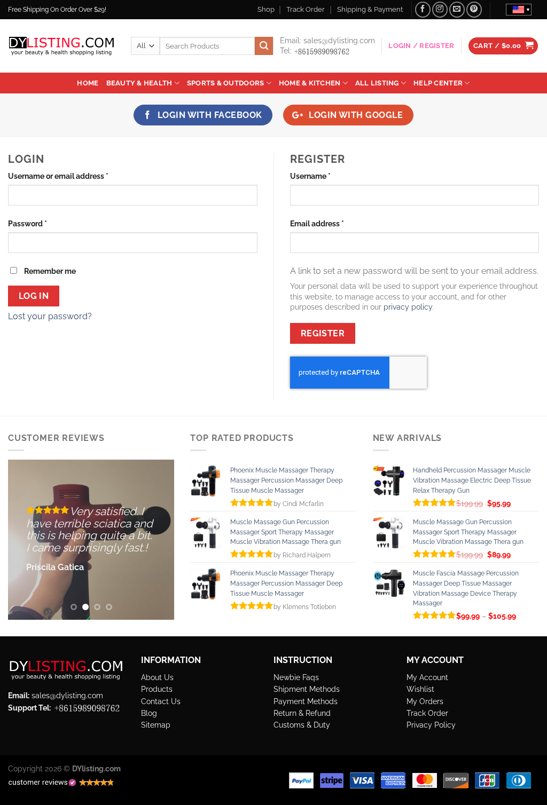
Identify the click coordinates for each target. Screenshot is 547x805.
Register (323, 333)
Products (157, 688)
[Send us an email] (457, 9)
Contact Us (161, 701)
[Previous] (24, 540)
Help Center (438, 83)
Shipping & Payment (370, 9)
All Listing (377, 83)
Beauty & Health (139, 83)
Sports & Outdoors (225, 83)
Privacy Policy (431, 724)
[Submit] (264, 46)
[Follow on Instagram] (440, 9)
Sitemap (155, 724)
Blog (149, 712)
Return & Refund (302, 712)
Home (87, 83)
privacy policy (408, 307)
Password (43, 223)
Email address (333, 223)
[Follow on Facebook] (423, 9)
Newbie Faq (294, 677)
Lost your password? (50, 316)
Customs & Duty (302, 724)
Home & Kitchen (310, 83)
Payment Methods (306, 701)
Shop (266, 9)
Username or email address (74, 175)
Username (326, 175)
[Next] (157, 540)
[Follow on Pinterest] (474, 9)
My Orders (425, 701)
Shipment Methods (307, 688)
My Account (427, 677)
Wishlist (420, 688)
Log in (34, 296)
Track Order (305, 9)
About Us (157, 677)
